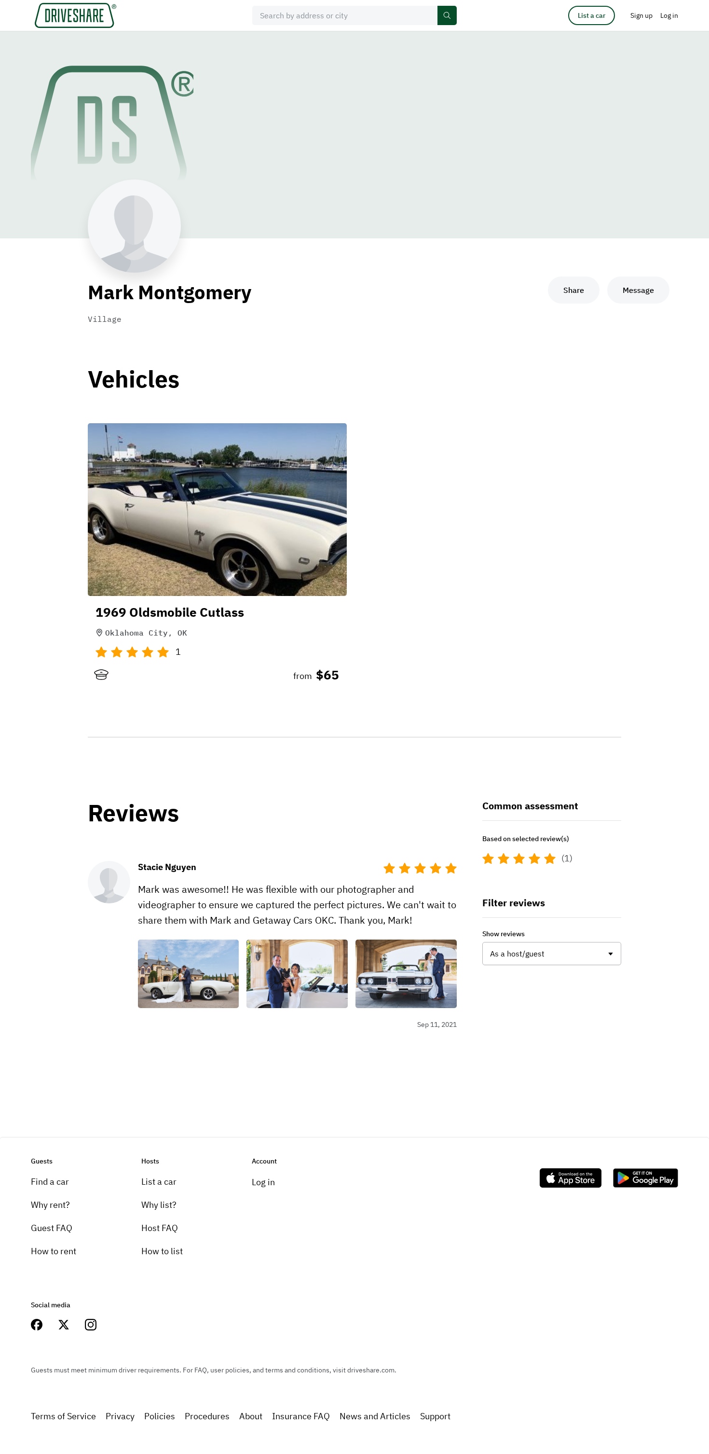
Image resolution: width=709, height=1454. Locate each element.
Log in (263, 1182)
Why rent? (50, 1204)
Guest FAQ (51, 1227)
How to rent (53, 1251)
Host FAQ (159, 1227)
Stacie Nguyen (167, 866)
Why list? (159, 1204)
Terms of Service (63, 1416)
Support (435, 1416)
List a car (591, 15)
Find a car (50, 1181)
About (250, 1416)
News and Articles (375, 1416)
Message (638, 290)
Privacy (120, 1416)
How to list (162, 1251)
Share (573, 290)
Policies (159, 1416)
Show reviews (503, 933)
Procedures (207, 1416)
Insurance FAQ (301, 1416)
